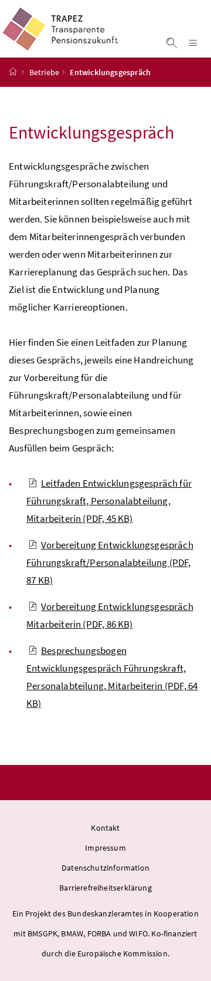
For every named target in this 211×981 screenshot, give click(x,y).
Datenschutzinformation (105, 867)
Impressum (105, 847)
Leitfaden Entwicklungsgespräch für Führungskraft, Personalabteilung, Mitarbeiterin (109, 501)
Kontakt (105, 827)
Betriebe (44, 72)
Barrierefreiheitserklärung (105, 887)
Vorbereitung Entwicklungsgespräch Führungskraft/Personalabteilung (109, 562)
